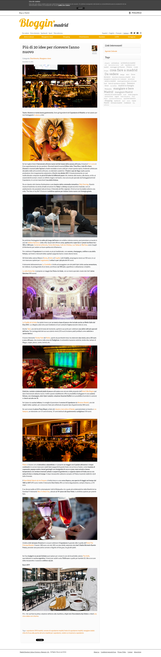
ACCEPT (80, 8)
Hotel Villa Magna (88, 391)
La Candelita (46, 265)
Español (104, 33)
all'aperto (107, 63)
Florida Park (39, 338)
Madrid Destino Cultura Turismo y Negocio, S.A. (34, 652)
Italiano (126, 33)
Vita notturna (58, 33)
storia (128, 101)
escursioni (131, 79)
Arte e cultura (29, 37)
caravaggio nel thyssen (117, 67)
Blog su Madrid (24, 13)
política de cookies (64, 5)
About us (96, 652)
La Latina (113, 86)
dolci (127, 75)
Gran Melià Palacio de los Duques (35, 481)
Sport (50, 33)
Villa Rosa (84, 245)
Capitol (57, 258)
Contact (130, 652)
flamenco (131, 83)
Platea (24, 465)
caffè (122, 65)
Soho (51, 258)
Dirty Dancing (83, 184)
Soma (46, 258)
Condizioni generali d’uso (108, 652)
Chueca (129, 67)
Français (119, 33)
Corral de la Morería (41, 245)
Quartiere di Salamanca (115, 98)
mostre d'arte (109, 96)
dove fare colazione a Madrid (121, 77)
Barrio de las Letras (114, 65)
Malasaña (108, 89)
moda (124, 94)
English (111, 33)
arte (106, 65)
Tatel (29, 329)
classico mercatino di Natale (65, 409)
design (122, 75)
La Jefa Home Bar (28, 271)
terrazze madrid (116, 103)
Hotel (107, 86)
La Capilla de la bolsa (29, 322)
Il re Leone (91, 164)
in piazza (37, 115)
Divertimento (84, 37)
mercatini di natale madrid (113, 94)
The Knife (86, 556)
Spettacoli (44, 33)
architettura (115, 63)
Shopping (66, 37)
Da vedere (25, 33)
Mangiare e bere (47, 37)
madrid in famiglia (126, 86)
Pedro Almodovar (125, 96)
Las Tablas (76, 245)
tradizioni (127, 103)
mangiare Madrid (124, 92)
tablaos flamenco (34, 243)
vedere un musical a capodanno (73, 633)
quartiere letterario (130, 98)
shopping (108, 101)
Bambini (102, 37)
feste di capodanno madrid (73, 631)
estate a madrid (110, 81)
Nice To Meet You (44, 492)
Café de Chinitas (66, 245)
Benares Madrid (83, 403)
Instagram (131, 37)
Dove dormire (35, 33)
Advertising (137, 652)
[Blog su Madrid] (44, 23)
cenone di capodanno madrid (53, 631)
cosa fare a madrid (123, 70)
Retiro (48, 338)
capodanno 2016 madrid (34, 631)
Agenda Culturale (111, 51)
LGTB (117, 37)
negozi (117, 96)
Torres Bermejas (54, 245)
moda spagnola (133, 94)
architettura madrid (128, 63)
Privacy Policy (122, 652)
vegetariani (45, 260)
